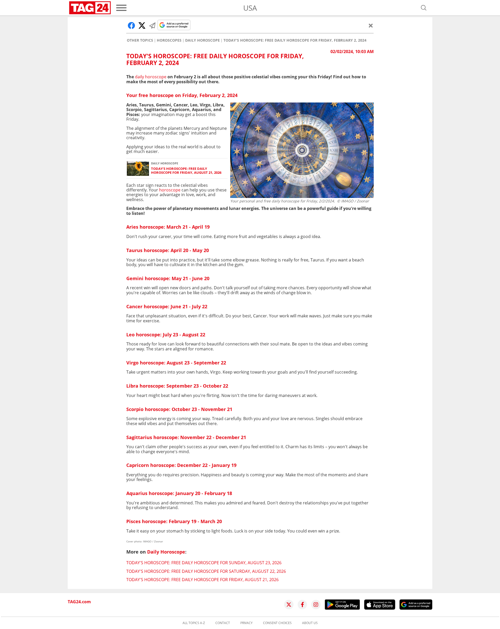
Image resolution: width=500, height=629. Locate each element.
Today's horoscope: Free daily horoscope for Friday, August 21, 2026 (186, 171)
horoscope (169, 190)
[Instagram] (316, 604)
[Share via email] (152, 25)
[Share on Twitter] (142, 25)
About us (310, 623)
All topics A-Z (194, 623)
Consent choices (277, 623)
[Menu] (121, 8)
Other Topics (140, 40)
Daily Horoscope (202, 40)
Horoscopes (169, 40)
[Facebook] (302, 604)
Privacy (246, 623)
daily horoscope (150, 77)
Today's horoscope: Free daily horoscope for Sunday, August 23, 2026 (204, 563)
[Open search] (423, 7)
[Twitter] (288, 604)
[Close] (371, 25)
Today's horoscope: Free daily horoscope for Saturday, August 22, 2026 (206, 571)
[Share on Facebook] (131, 25)
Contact (222, 623)
